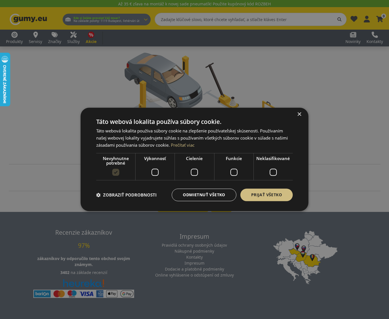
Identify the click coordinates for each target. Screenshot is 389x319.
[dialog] (194, 159)
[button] (126, 195)
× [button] (299, 114)
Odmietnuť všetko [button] (204, 194)
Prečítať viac (183, 145)
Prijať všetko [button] (266, 194)
